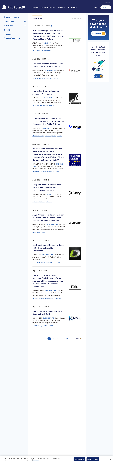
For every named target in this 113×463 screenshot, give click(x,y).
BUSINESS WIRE (48, 43)
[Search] (100, 2)
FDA (33, 51)
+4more (43, 232)
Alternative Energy (38, 136)
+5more (51, 105)
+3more (57, 262)
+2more (58, 298)
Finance (40, 78)
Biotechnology (37, 326)
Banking (35, 78)
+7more (49, 202)
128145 (66, 338)
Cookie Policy (36, 460)
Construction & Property (46, 262)
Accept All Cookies (92, 459)
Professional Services (51, 78)
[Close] (110, 459)
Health (38, 51)
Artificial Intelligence (38, 202)
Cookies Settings (79, 459)
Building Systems (50, 136)
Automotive (36, 232)
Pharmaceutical (46, 51)
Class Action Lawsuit (39, 172)
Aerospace (35, 105)
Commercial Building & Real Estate (43, 298)
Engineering (44, 105)
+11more (59, 136)
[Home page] (13, 7)
